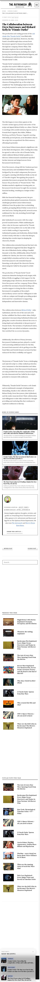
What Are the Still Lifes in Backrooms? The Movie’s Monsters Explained (26, 726)
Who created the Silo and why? (26, 704)
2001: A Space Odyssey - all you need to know (26, 715)
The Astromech (17, 523)
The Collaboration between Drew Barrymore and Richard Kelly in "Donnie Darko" (18, 27)
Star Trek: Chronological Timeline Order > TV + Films (26, 811)
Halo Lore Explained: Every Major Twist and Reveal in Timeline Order (26, 877)
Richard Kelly (26, 310)
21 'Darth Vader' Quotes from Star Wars (25, 693)
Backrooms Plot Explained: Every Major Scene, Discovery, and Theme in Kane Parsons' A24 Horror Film (27, 645)
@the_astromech (23, 509)
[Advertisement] (20, 589)
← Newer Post (7, 548)
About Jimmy (23, 507)
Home (4, 11)
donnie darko (12, 11)
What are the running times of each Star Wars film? (26, 866)
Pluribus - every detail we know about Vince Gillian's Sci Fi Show (27, 855)
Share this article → (15, 531)
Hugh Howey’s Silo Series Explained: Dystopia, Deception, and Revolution (27, 622)
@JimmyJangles (9, 509)
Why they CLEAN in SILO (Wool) (26, 682)
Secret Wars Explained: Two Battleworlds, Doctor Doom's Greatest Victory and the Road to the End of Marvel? (26, 669)
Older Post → (33, 548)
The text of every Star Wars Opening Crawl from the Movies (26, 657)
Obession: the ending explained (24, 633)
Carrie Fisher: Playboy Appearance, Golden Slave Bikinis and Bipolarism (26, 844)
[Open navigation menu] (37, 5)
